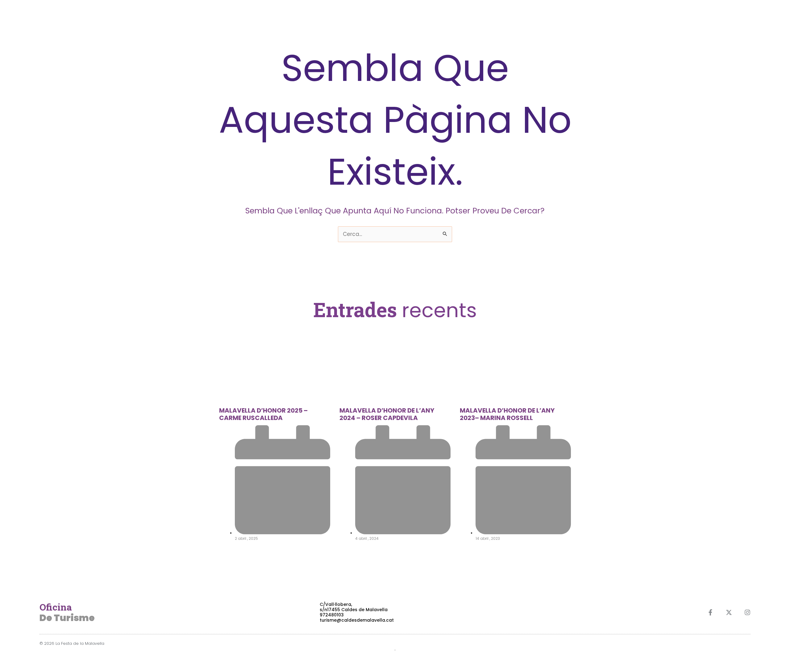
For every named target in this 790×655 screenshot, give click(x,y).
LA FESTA (597, 15)
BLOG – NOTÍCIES (685, 15)
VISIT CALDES (733, 15)
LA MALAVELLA (636, 15)
